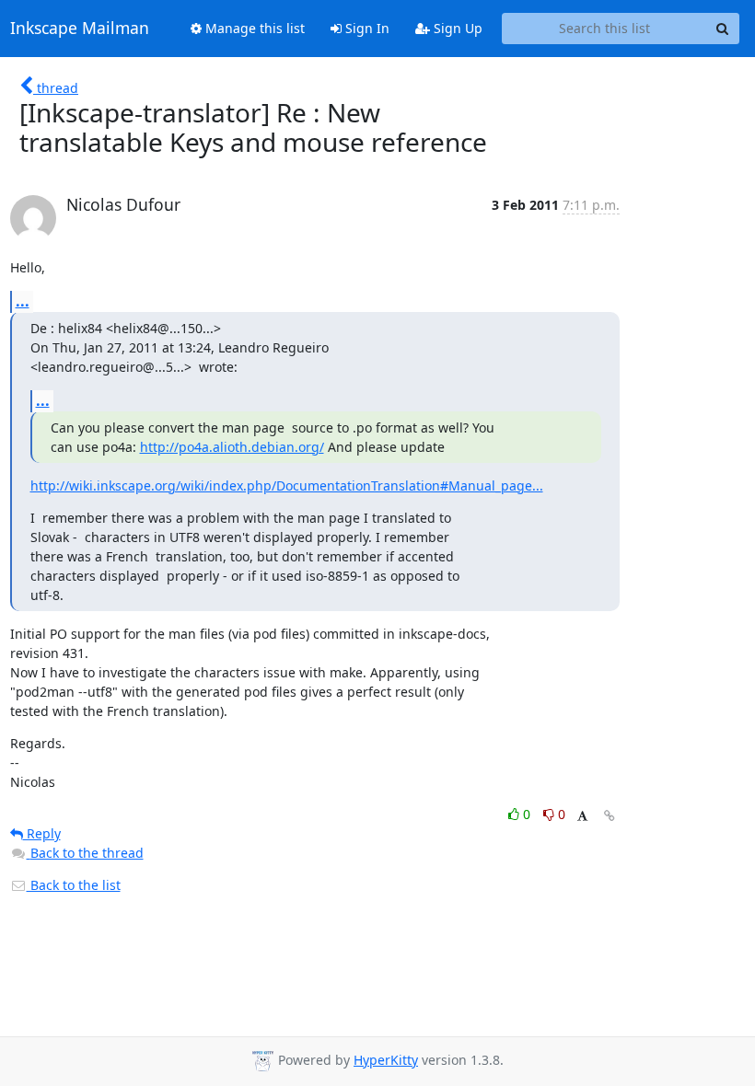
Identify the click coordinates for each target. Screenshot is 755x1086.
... (22, 301)
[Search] (722, 28)
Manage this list (253, 28)
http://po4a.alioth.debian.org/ (232, 447)
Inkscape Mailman (79, 28)
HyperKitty (386, 1060)
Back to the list (74, 885)
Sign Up (456, 28)
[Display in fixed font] (582, 816)
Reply (42, 833)
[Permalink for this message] (609, 815)
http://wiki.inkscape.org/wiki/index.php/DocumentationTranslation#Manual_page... (286, 485)
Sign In (365, 28)
